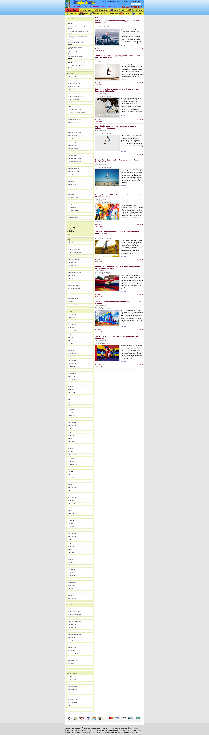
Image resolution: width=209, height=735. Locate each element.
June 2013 (71, 441)
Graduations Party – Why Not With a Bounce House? (79, 37)
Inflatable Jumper (73, 262)
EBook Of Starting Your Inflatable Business (103, 727)
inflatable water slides (74, 171)
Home (104, 1)
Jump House (72, 181)
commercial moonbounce (75, 116)
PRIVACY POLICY (115, 730)
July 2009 (71, 588)
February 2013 (72, 454)
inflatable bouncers (73, 135)
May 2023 (71, 343)
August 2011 (72, 507)
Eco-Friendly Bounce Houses (75, 56)
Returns (107, 732)
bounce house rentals (74, 99)
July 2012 (71, 471)
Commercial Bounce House (75, 109)
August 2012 (72, 468)
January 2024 (72, 317)
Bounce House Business (74, 83)
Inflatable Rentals (73, 155)
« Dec (68, 234)
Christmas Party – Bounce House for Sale (78, 31)
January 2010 (72, 569)
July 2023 (71, 337)
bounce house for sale (74, 86)
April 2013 (71, 448)
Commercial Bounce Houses (73, 728)
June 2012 (71, 474)
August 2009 (72, 585)
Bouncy (70, 106)
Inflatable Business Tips (130, 732)
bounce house (72, 80)
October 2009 (72, 579)
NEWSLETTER (100, 732)
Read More (123, 45)
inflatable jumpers (73, 145)
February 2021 (72, 412)
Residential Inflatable (74, 210)
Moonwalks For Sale (73, 298)
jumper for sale (72, 184)
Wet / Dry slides (96, 728)
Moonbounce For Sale (74, 285)
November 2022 (72, 363)
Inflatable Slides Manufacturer (75, 272)
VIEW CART (140, 1)
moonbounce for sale (74, 191)
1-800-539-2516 (135, 7)
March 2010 (71, 562)
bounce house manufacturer (75, 89)
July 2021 (71, 396)
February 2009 (72, 598)
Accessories (86, 728)
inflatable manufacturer (74, 148)
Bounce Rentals (72, 103)
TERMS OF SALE (91, 730)
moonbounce (72, 187)
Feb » (72, 234)
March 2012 (71, 484)
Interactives (71, 696)
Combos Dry (72, 683)
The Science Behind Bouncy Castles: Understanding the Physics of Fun (117, 232)
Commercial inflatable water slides (77, 112)
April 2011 (71, 520)
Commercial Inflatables (74, 259)
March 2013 (71, 451)
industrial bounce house (74, 125)
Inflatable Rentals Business (75, 158)
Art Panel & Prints (73, 702)
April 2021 (71, 405)
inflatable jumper (73, 142)
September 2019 (73, 419)
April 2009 (71, 592)
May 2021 (71, 402)
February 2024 (72, 314)
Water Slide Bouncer (73, 217)
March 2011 (71, 523)
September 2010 (73, 543)
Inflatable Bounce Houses (75, 132)
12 (72, 228)
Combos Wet (114, 728)
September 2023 (73, 330)
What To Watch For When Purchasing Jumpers (79, 304)
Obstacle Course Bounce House (76, 42)
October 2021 (72, 386)
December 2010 (72, 533)
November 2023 (72, 324)
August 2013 (72, 435)
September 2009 (73, 582)
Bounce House (72, 246)
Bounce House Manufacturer (75, 252)
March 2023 (71, 350)
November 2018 (72, 425)
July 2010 (71, 549)
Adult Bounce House (73, 76)
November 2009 (72, 575)
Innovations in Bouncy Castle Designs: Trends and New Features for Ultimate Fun (116, 90)
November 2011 (72, 497)
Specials (71, 676)
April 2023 (71, 347)
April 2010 (71, 559)
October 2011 (72, 500)
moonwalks (71, 200)
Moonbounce (72, 282)
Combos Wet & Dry (73, 686)
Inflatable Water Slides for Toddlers (77, 65)
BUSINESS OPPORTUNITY (89, 732)
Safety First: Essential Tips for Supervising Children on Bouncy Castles (116, 337)
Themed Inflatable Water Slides (76, 47)
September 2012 (73, 464)
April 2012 (71, 481)
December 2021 (72, 379)
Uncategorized (72, 214)
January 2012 (72, 490)
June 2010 (71, 552)
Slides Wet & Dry (73, 689)
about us (110, 1)
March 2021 (71, 409)
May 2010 (71, 556)
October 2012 (72, 461)
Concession (136, 728)
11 (71, 228)
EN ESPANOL (86, 727)
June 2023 (71, 340)
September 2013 (73, 432)
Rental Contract (72, 207)
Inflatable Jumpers (73, 265)
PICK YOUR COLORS (123, 727)
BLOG (128, 730)
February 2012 (72, 487)
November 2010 (72, 536)
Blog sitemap (72, 242)
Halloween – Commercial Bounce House (78, 26)
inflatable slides (72, 165)
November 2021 (72, 383)
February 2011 (72, 526)
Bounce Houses (72, 679)
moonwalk (71, 194)
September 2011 (72, 503)
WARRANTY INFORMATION (103, 730)
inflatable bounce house (74, 129)
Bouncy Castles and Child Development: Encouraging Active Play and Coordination (118, 196)
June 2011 (71, 513)
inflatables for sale (73, 178)
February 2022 (72, 373)
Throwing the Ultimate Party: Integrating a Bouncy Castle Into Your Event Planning (117, 56)
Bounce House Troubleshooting (76, 51)
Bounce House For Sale (74, 249)
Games (70, 692)
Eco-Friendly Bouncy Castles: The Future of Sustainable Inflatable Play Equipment (117, 127)
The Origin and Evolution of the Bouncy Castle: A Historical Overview (118, 302)
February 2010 (72, 565)
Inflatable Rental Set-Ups (74, 152)
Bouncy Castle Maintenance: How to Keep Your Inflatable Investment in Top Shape (117, 267)
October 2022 (72, 366)
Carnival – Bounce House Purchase (77, 22)
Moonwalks (71, 295)
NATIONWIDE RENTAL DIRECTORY (73, 727)
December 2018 (72, 422)
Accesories (71, 705)
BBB (72, 717)
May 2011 (71, 517)
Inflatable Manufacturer (74, 269)
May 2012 (71, 477)
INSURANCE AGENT (136, 730)
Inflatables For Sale (73, 275)
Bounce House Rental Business (76, 93)
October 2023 (72, 327)
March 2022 (71, 370)
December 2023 (72, 321)
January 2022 (72, 376)
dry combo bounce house (75, 119)
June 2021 (71, 399)
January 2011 (72, 530)
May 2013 (71, 445)
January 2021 (72, 415)
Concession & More (73, 699)
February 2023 (72, 353)
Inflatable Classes (73, 138)
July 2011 (71, 510)
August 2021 (72, 392)
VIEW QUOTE (133, 1)
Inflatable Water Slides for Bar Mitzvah (77, 61)
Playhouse (71, 709)
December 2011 (72, 494)
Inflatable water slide (74, 168)
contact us (117, 1)
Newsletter (71, 204)
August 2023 (72, 334)
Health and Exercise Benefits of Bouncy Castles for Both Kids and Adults (117, 22)
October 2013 (72, 428)
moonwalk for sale (73, 197)
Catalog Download (116, 732)
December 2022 (72, 360)
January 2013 (72, 458)
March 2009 (71, 595)
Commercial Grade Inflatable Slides (75, 730)
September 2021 (73, 389)
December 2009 (72, 572)
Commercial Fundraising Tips (75, 256)
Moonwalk (71, 291)
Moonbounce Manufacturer (75, 288)
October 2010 (72, 539)
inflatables (71, 174)
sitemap (71, 301)
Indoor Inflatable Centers (74, 122)
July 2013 (71, 438)
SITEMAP (123, 730)
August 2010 (72, 546)
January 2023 (72, 356)
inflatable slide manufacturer (75, 161)
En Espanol (125, 1)
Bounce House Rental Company (76, 96)
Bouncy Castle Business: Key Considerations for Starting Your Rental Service (117, 161)
